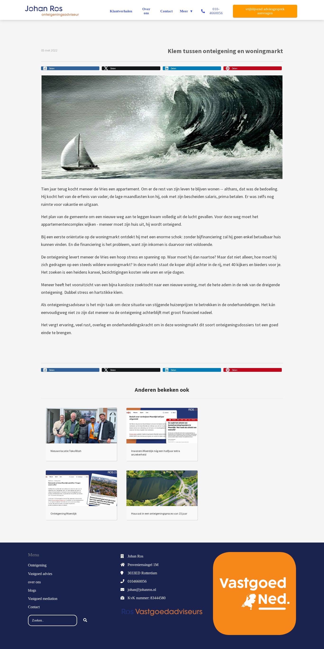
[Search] (85, 620)
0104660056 (137, 581)
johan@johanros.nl (142, 590)
